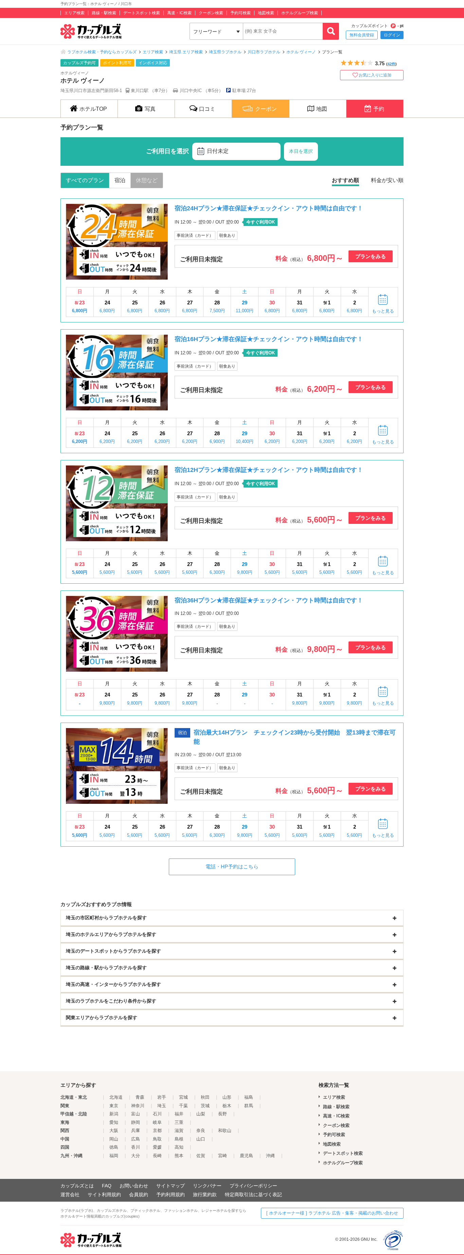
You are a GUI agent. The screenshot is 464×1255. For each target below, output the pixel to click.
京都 (157, 1130)
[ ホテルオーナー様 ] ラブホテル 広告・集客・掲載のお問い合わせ (332, 1213)
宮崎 (222, 1155)
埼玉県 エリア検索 (186, 52)
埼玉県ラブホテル (225, 52)
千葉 (183, 1105)
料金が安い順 (387, 180)
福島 (248, 1097)
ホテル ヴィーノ (301, 52)
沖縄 (270, 1155)
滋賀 (179, 1130)
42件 (391, 64)
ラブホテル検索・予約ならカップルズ (102, 52)
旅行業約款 (205, 1194)
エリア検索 (74, 13)
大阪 (113, 1130)
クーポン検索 (211, 13)
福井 (179, 1113)
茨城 (205, 1105)
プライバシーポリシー (253, 1185)
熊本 (179, 1155)
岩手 (161, 1097)
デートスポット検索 (141, 13)
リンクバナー (207, 1185)
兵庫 (135, 1130)
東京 (113, 1105)
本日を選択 (301, 151)
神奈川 (137, 1105)
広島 (135, 1139)
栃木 (226, 1105)
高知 (179, 1147)
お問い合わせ (134, 1185)
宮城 (183, 1097)
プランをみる (370, 256)
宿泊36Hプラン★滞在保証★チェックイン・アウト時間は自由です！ (269, 600)
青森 (140, 1097)
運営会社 (69, 1194)
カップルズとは (77, 1185)
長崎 (157, 1155)
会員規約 (138, 1194)
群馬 (248, 1105)
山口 (200, 1139)
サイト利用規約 (104, 1194)
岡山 (113, 1139)
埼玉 (161, 1105)
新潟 (113, 1113)
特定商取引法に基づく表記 (253, 1194)
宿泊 (119, 180)
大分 (135, 1155)
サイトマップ (170, 1185)
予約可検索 (240, 13)
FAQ (106, 1185)
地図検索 (266, 13)
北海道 (116, 1097)
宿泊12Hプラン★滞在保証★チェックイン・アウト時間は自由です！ (269, 469)
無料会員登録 (362, 35)
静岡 (135, 1122)
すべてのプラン (85, 180)
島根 (179, 1139)
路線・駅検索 (104, 13)
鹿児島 (246, 1155)
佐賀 (200, 1155)
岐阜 (157, 1122)
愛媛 (157, 1147)
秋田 (205, 1097)
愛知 (113, 1122)
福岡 (113, 1155)
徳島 (113, 1147)
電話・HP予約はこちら (232, 866)
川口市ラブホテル (264, 52)
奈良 (200, 1130)
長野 (222, 1113)
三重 (179, 1122)
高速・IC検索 (179, 13)
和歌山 (224, 1130)
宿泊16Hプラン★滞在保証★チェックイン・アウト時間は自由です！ (269, 339)
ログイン (392, 35)
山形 (226, 1097)
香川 (135, 1147)
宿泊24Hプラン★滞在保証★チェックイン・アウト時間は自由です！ (269, 208)
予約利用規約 (170, 1194)
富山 (135, 1113)
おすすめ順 (345, 180)
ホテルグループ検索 (299, 13)
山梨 (200, 1113)
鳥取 (157, 1139)
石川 (157, 1113)
